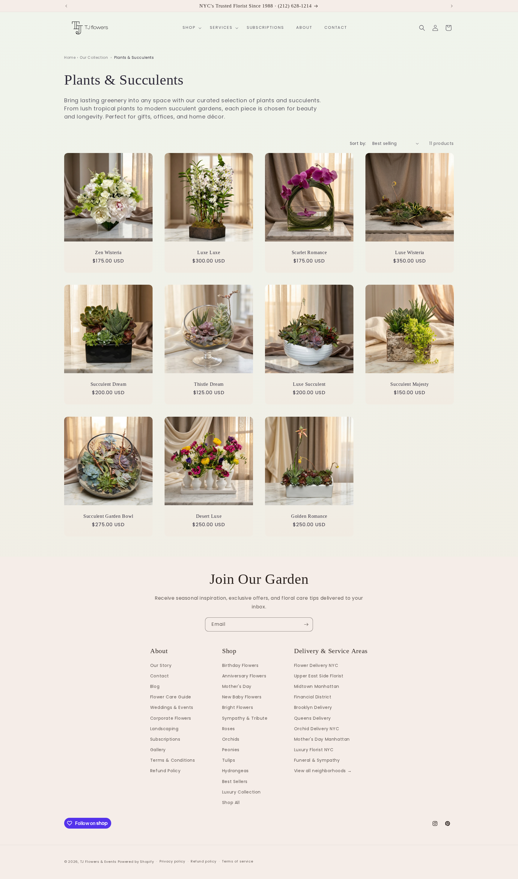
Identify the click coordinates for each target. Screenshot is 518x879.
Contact (159, 676)
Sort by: (358, 143)
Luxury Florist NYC (314, 750)
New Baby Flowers (242, 697)
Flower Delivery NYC (316, 665)
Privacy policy (172, 861)
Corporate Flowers (170, 718)
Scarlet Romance (309, 252)
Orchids (231, 739)
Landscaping (164, 729)
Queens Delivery (312, 718)
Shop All (231, 803)
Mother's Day (237, 686)
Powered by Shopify (136, 861)
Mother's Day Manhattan (322, 739)
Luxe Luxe (208, 252)
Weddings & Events (171, 708)
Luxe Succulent (309, 384)
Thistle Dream (209, 384)
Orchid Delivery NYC (316, 729)
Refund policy (203, 861)
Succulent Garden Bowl (108, 516)
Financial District (313, 697)
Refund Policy (165, 771)
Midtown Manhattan (316, 686)
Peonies (231, 750)
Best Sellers (235, 781)
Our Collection (94, 57)
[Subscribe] (306, 624)
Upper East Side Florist (319, 676)
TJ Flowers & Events (98, 861)
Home (70, 57)
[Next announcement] (451, 6)
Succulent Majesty (409, 384)
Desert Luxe (209, 516)
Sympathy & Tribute (245, 718)
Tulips (228, 761)
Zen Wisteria (108, 252)
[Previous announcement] (66, 6)
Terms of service (237, 861)
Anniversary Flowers (244, 676)
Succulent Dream (109, 384)
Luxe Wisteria (409, 252)
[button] (190, 28)
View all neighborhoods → (323, 771)
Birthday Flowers (240, 665)
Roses (228, 729)
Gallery (158, 750)
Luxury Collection (241, 792)
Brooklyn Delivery (313, 708)
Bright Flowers (237, 708)
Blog (154, 686)
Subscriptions (165, 739)
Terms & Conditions (172, 761)
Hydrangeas (235, 771)
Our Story (160, 665)
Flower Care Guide (170, 697)
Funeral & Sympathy (317, 761)
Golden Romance (309, 516)
